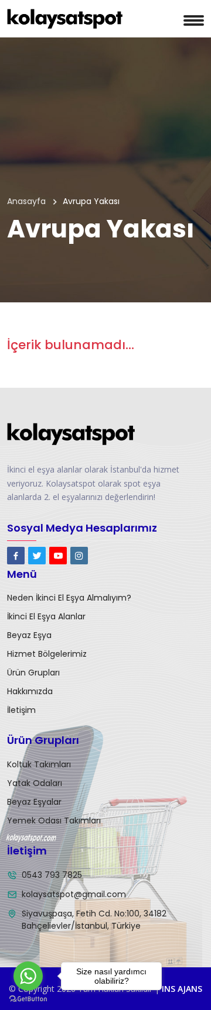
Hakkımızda (30, 691)
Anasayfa (26, 201)
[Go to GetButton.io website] (28, 998)
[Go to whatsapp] (28, 976)
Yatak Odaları (34, 783)
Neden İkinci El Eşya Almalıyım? (69, 598)
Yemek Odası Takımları (54, 820)
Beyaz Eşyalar (34, 802)
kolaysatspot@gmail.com (74, 894)
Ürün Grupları (33, 672)
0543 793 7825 (52, 875)
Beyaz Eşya (29, 635)
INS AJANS (182, 988)
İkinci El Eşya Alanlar (46, 616)
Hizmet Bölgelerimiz (47, 654)
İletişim (21, 710)
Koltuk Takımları (39, 764)
